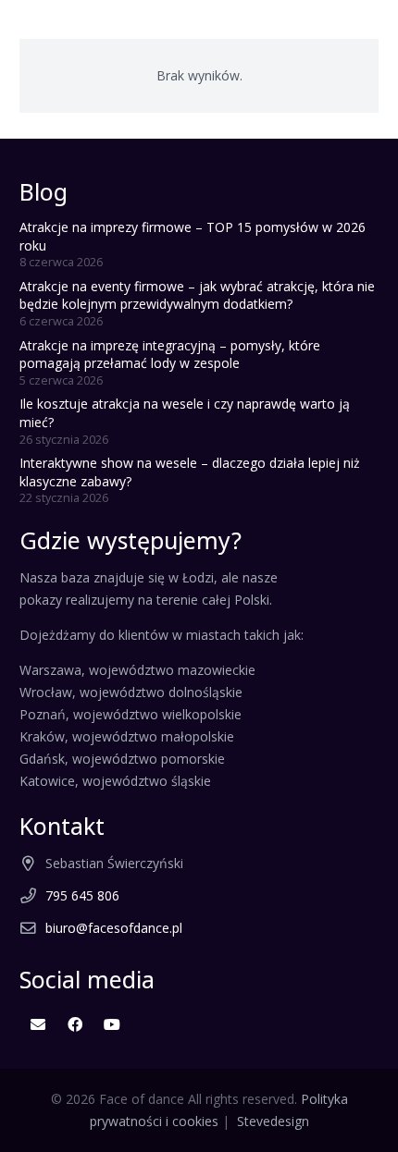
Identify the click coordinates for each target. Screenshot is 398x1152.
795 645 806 (82, 895)
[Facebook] (74, 1024)
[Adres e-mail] (37, 1024)
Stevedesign (273, 1121)
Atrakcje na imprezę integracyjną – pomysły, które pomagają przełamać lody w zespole (169, 355)
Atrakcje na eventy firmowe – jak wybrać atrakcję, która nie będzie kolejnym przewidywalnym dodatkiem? (197, 295)
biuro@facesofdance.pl (113, 928)
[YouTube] (112, 1024)
